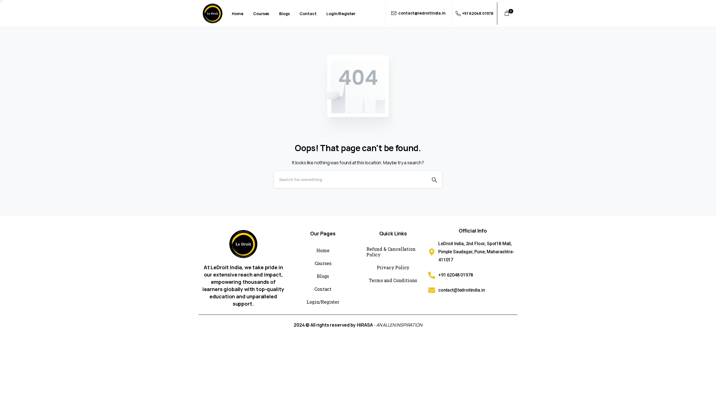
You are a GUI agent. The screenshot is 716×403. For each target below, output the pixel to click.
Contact (322, 289)
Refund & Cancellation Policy (391, 251)
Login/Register (323, 302)
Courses (323, 263)
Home (322, 250)
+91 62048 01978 (477, 13)
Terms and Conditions (393, 280)
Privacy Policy (393, 267)
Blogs (323, 276)
